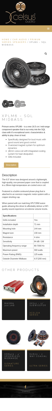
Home (6, 40)
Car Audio (19, 40)
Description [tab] (11, 165)
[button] (46, 53)
